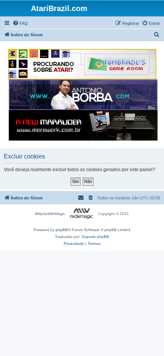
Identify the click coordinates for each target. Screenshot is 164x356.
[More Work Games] (83, 125)
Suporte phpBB (95, 237)
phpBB (62, 230)
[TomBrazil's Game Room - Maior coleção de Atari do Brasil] (82, 64)
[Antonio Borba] (83, 94)
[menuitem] (20, 23)
